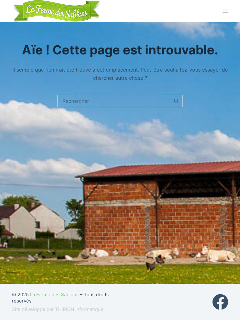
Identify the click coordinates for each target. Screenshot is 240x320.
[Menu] (225, 11)
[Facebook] (220, 302)
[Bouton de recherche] (176, 101)
